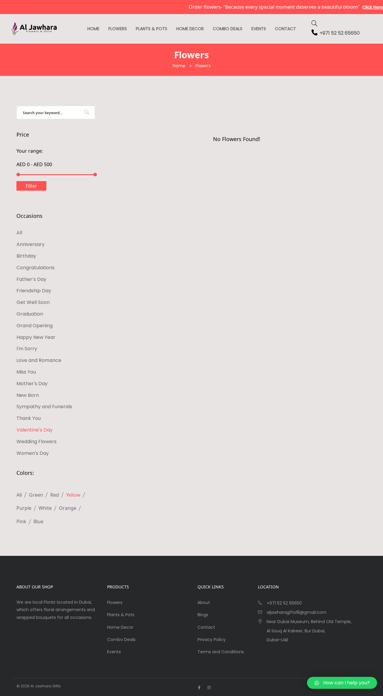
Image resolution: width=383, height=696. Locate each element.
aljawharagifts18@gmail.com (296, 612)
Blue (38, 521)
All (19, 232)
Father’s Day (31, 279)
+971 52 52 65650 (340, 33)
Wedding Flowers (36, 441)
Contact (285, 29)
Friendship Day (33, 290)
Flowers (117, 29)
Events (258, 29)
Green (36, 495)
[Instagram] (209, 687)
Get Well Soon (33, 302)
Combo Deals (227, 29)
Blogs (202, 615)
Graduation (29, 313)
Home (93, 29)
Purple (23, 508)
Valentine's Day (34, 429)
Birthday (26, 256)
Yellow (73, 495)
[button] (342, 683)
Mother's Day (32, 383)
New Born (27, 395)
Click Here (365, 7)
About (203, 602)
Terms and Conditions (220, 652)
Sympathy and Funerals (44, 406)
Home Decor (190, 29)
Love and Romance (38, 360)
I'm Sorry (26, 348)
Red (54, 495)
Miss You (26, 371)
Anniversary (30, 244)
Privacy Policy (211, 640)
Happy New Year (35, 337)
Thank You (28, 418)
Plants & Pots (151, 29)
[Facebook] (199, 687)
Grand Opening (34, 325)
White (45, 508)
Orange (67, 508)
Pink (21, 521)
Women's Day (32, 453)
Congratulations (35, 267)
